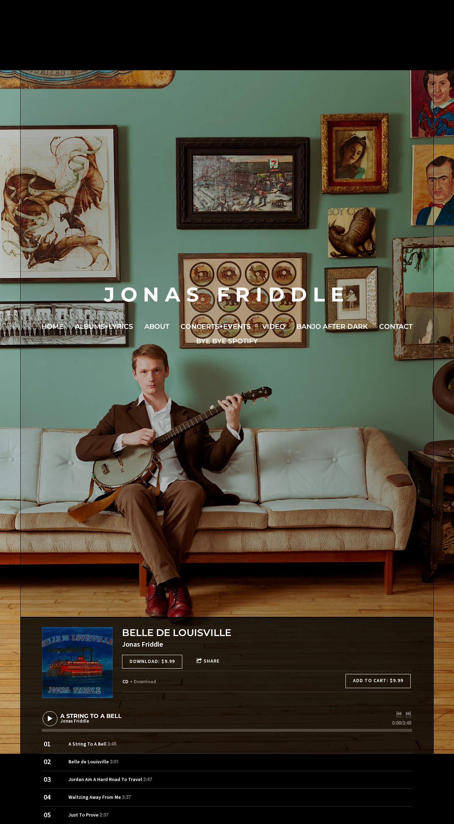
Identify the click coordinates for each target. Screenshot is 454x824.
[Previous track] (399, 713)
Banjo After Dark (332, 326)
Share (212, 661)
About (156, 326)
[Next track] (408, 713)
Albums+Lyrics (104, 326)
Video (273, 326)
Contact (396, 326)
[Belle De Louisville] (77, 662)
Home (52, 326)
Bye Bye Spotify (227, 341)
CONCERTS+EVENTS (216, 326)
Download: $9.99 (152, 661)
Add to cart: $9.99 (378, 680)
